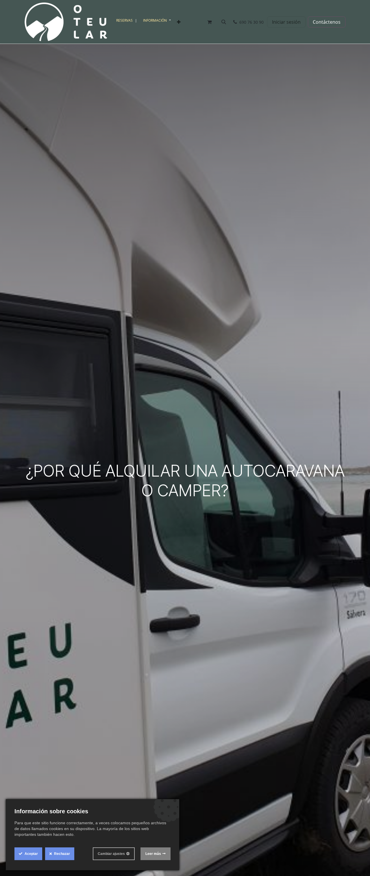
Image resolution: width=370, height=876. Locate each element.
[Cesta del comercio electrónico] (209, 22)
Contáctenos (327, 22)
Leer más (153, 854)
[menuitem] (127, 20)
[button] (224, 22)
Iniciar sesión (286, 22)
